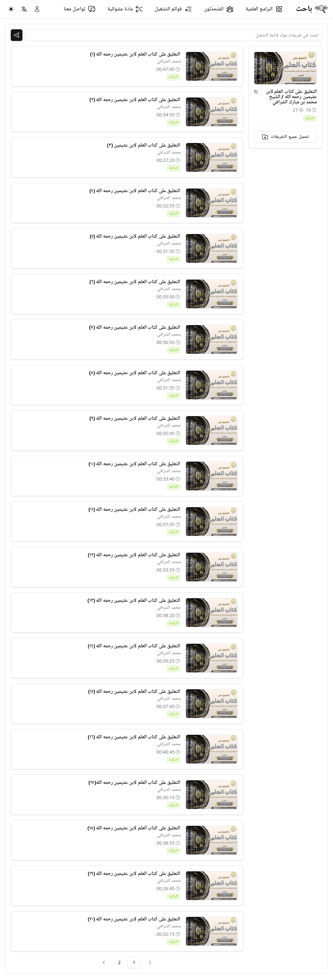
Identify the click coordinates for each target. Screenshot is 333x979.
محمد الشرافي (168, 61)
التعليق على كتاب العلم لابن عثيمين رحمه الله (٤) (134, 190)
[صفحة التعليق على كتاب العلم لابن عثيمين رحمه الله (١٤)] (212, 658)
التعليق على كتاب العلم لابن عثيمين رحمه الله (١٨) (133, 828)
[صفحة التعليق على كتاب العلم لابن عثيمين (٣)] (212, 157)
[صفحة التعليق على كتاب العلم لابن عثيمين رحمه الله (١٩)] (212, 885)
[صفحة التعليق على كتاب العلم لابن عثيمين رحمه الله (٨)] (212, 385)
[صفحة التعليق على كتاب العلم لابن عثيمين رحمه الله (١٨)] (212, 840)
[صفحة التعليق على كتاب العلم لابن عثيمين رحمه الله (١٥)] (212, 703)
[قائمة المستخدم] (37, 9)
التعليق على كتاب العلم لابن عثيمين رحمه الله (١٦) (134, 737)
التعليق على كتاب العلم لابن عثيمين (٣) (143, 145)
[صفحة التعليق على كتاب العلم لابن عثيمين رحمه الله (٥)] (212, 248)
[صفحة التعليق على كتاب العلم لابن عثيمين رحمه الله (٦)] (212, 294)
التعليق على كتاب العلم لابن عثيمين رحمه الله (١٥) (134, 691)
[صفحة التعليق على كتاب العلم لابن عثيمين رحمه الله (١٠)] (212, 476)
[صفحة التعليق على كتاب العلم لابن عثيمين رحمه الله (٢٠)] (212, 931)
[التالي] (104, 962)
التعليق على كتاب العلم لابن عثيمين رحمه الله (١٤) (134, 646)
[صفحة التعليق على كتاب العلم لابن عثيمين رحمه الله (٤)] (212, 203)
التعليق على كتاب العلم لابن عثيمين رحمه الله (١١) (134, 509)
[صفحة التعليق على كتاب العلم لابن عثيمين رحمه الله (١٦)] (212, 749)
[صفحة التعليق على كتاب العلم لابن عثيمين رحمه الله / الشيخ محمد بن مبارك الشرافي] (256, 91)
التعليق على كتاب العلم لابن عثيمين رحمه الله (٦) (134, 281)
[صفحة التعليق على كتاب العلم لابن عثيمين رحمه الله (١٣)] (212, 612)
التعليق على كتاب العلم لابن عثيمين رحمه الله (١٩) (134, 873)
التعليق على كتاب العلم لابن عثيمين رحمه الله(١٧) (134, 782)
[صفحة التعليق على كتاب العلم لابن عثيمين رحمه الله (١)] (212, 66)
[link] (150, 962)
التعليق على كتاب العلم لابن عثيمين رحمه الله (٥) (135, 236)
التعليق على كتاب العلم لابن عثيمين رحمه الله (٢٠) (134, 919)
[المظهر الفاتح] (11, 9)
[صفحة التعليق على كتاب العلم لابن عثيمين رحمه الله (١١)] (212, 521)
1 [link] (134, 962)
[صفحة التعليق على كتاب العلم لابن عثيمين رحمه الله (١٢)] (212, 567)
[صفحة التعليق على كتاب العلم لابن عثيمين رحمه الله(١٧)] (212, 794)
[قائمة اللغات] (24, 9)
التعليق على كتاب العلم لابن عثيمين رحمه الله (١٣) (133, 600)
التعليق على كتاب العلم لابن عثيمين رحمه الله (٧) (134, 327)
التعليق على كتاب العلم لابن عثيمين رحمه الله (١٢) (134, 555)
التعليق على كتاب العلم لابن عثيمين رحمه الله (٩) (134, 418)
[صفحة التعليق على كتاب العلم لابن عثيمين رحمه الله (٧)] (212, 339)
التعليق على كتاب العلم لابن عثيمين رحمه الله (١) (135, 54)
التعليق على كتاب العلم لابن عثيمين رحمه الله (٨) (134, 373)
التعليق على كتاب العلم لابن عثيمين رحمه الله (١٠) (134, 464)
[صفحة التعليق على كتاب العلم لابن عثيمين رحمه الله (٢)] (212, 111)
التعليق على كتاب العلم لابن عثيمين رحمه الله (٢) (134, 99)
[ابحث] (16, 35)
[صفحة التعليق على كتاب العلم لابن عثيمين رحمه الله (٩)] (212, 430)
